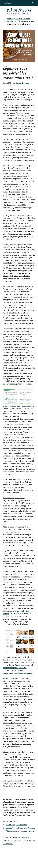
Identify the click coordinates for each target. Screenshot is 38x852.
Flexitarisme (21, 824)
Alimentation (10, 21)
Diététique (10, 824)
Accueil (10, 18)
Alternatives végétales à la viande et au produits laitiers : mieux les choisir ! (19, 840)
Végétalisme (17, 828)
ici (18, 812)
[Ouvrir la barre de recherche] (33, 3)
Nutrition (7, 828)
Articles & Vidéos (22, 18)
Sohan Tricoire (19, 10)
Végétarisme (29, 828)
